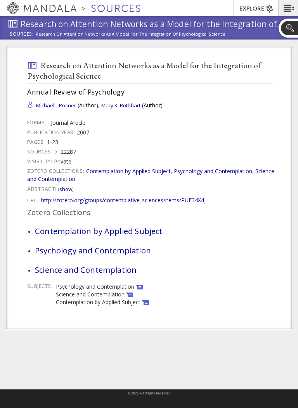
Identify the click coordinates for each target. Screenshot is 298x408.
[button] (288, 8)
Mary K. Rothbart (120, 105)
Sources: (22, 34)
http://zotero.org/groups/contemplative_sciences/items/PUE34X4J (123, 200)
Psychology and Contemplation (213, 171)
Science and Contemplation (86, 269)
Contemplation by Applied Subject (128, 171)
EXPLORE (251, 9)
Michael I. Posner (56, 105)
